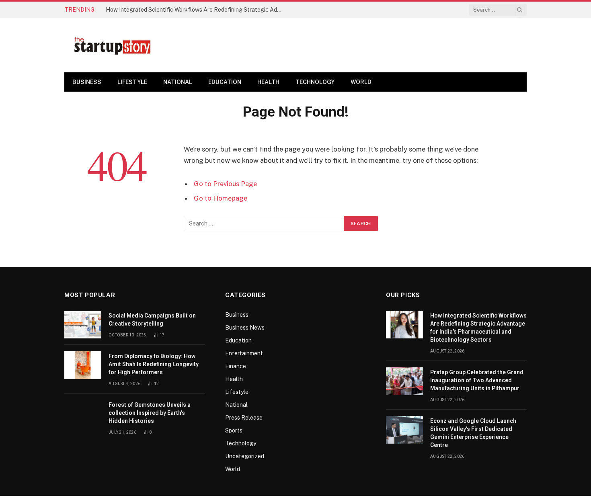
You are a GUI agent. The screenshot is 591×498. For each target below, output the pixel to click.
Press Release (244, 417)
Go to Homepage (220, 198)
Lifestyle (132, 82)
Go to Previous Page (225, 184)
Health (268, 82)
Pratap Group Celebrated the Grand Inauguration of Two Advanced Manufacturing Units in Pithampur (476, 380)
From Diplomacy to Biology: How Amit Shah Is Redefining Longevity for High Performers (154, 364)
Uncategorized (244, 456)
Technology (315, 82)
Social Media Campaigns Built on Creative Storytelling (152, 319)
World (361, 82)
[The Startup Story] (112, 45)
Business (86, 82)
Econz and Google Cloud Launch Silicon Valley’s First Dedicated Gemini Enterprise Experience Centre (473, 433)
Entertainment (244, 353)
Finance (235, 366)
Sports (233, 430)
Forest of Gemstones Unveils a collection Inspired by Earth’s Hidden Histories (150, 413)
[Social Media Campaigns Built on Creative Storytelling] (82, 324)
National (177, 82)
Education (224, 82)
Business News (245, 327)
